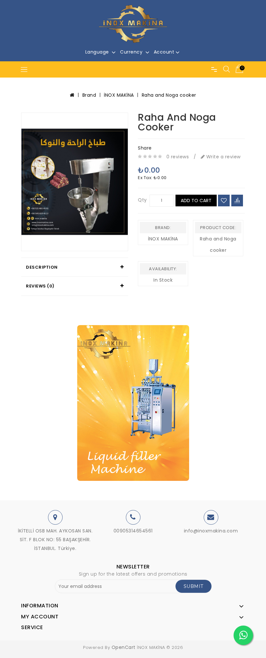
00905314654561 (133, 531)
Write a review (223, 156)
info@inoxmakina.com (211, 531)
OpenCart (124, 647)
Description (42, 267)
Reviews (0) (40, 286)
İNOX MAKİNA (119, 95)
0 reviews (177, 156)
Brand (89, 95)
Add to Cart (196, 200)
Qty (142, 200)
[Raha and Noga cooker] (74, 182)
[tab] (74, 267)
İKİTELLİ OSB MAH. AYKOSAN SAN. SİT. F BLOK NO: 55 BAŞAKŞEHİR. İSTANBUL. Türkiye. (55, 540)
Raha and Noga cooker (169, 95)
